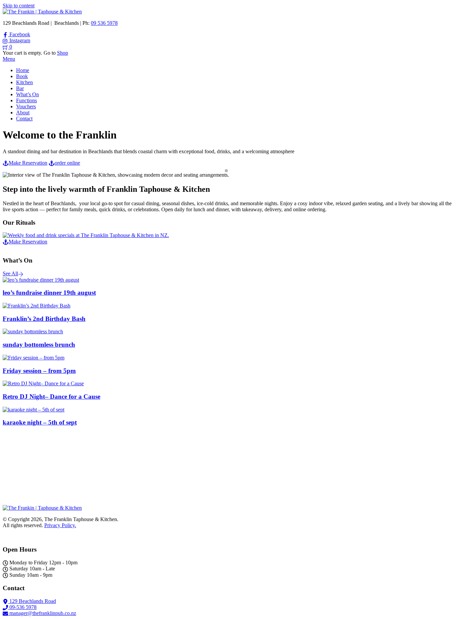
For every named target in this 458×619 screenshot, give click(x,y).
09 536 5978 (104, 23)
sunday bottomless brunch (39, 344)
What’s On (27, 94)
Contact (24, 118)
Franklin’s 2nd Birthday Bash (44, 318)
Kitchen (24, 82)
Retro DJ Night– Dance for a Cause (51, 396)
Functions (26, 100)
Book (22, 76)
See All (10, 273)
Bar (20, 88)
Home (22, 70)
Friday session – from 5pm (39, 370)
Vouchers (26, 106)
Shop (62, 53)
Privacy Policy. (60, 525)
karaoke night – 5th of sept (40, 422)
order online (67, 163)
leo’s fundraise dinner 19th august (49, 292)
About (23, 112)
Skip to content (19, 5)
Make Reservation (28, 163)
